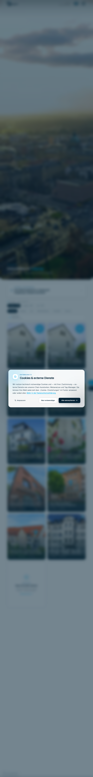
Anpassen (21, 400)
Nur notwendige (48, 400)
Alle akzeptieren (68, 400)
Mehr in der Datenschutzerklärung (41, 393)
